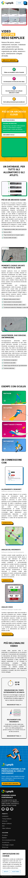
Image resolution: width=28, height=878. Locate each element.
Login (19, 3)
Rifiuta (6, 871)
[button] (25, 3)
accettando (15, 871)
